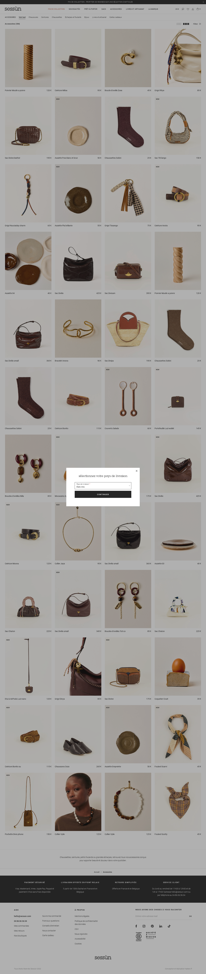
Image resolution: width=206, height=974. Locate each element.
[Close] (137, 471)
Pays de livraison (83, 484)
